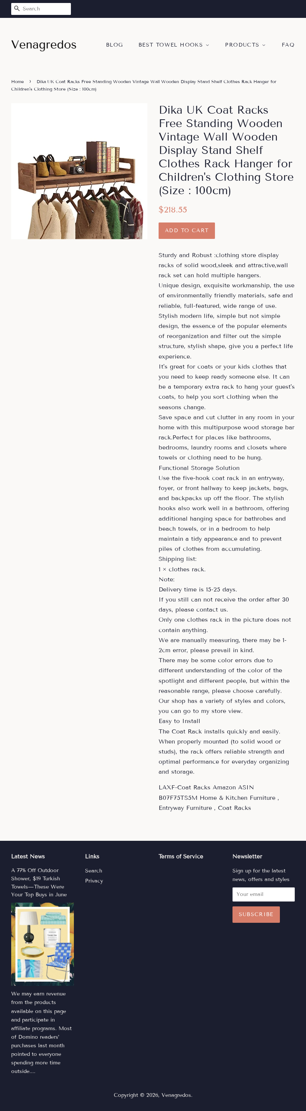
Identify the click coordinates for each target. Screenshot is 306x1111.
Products (243, 45)
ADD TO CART (187, 230)
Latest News (28, 856)
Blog (114, 45)
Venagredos (176, 1095)
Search (93, 871)
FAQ (288, 45)
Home (17, 81)
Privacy (94, 881)
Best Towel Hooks (172, 45)
